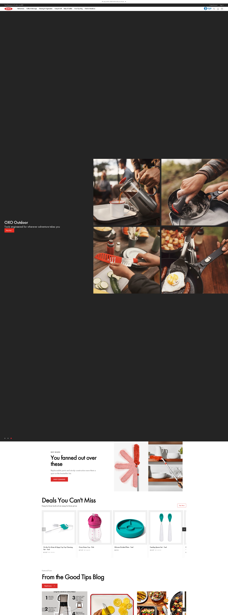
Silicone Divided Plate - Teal (123, 547)
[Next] (184, 529)
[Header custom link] (208, 9)
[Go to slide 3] (11, 438)
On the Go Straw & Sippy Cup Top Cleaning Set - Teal (58, 548)
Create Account (213, 5)
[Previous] (44, 529)
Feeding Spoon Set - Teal (158, 547)
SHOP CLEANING (59, 479)
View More (181, 505)
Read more (48, 586)
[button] (214, 9)
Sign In (222, 5)
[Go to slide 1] (5, 438)
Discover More (10, 230)
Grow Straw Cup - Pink (86, 547)
